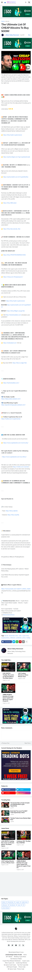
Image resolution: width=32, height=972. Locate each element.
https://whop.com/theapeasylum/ (13, 277)
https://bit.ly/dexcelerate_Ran (11, 229)
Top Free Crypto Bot (22, 965)
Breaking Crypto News (20, 956)
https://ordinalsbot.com (9, 343)
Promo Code (22, 967)
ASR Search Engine (12, 967)
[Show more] (26, 641)
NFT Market (9, 956)
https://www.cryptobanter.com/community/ (15, 443)
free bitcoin (12, 905)
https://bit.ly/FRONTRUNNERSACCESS (14, 255)
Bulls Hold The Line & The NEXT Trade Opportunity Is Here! (18, 811)
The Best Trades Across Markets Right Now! (20, 818)
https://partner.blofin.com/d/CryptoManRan (15, 177)
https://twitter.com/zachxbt (21, 467)
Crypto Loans (25, 961)
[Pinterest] (20, 641)
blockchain (11, 902)
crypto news (25, 635)
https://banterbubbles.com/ (11, 383)
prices (24, 637)
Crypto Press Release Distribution (12, 961)
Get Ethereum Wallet (16, 958)
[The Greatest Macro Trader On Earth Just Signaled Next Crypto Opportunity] (5, 805)
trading (28, 637)
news (19, 905)
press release (5, 908)
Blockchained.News (8, 615)
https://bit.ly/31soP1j (13, 515)
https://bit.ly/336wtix (12, 511)
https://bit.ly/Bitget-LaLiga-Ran (16, 311)
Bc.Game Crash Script (10, 965)
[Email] (23, 641)
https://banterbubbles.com (13, 315)
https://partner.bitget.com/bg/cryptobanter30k (16, 157)
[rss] (23, 945)
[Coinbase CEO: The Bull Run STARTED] (24, 835)
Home (3, 21)
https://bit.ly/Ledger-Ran (19, 363)
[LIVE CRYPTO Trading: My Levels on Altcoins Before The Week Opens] (8, 667)
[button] (2, 2)
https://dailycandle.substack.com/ (11, 399)
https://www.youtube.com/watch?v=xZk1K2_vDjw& (15, 589)
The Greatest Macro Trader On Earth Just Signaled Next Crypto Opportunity (19, 804)
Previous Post (5, 743)
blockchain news (13, 635)
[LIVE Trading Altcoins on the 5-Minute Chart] (24, 667)
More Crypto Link (9, 963)
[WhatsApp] (17, 641)
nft (23, 905)
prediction (19, 637)
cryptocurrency (5, 637)
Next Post (27, 743)
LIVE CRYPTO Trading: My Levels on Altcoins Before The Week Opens (8, 676)
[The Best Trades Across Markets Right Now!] (5, 820)
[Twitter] (13, 641)
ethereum (12, 637)
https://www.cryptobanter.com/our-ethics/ (14, 457)
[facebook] (8, 945)
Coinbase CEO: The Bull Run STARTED (24, 842)
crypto (17, 902)
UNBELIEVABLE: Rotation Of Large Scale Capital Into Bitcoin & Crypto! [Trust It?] (8, 698)
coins (20, 635)
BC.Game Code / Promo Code (16, 969)
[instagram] (19, 945)
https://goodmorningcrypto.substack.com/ (13, 405)
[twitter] (12, 945)
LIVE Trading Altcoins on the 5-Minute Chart (23, 675)
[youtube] (16, 945)
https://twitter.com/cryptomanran (11, 419)
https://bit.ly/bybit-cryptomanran (12, 135)
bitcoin (7, 21)
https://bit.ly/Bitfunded (9, 203)
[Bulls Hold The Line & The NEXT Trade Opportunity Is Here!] (5, 813)
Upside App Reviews (21, 963)
